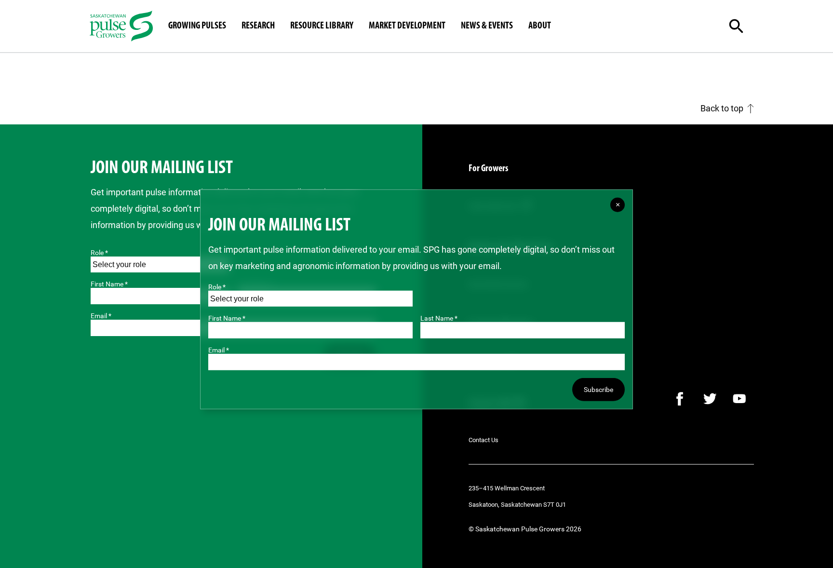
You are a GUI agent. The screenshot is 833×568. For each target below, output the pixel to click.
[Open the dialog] (744, 26)
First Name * (109, 284)
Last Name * (438, 318)
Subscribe (598, 389)
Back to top (721, 108)
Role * (99, 253)
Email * (218, 350)
